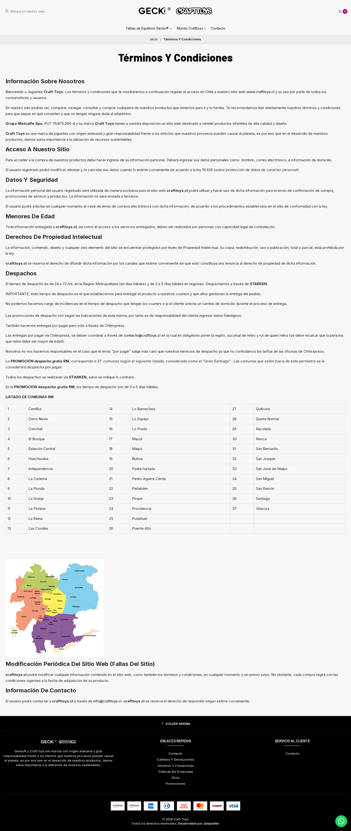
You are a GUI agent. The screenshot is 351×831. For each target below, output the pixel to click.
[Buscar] (7, 11)
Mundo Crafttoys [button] (190, 28)
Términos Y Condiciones (175, 766)
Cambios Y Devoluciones (175, 759)
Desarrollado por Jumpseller (198, 823)
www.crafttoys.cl (260, 91)
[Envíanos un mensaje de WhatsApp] (341, 821)
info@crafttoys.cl (107, 701)
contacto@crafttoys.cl (142, 335)
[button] (175, 724)
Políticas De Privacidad (176, 772)
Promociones (175, 783)
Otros (175, 777)
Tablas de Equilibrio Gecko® (147, 28)
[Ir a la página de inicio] (175, 11)
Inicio (154, 39)
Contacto (218, 28)
